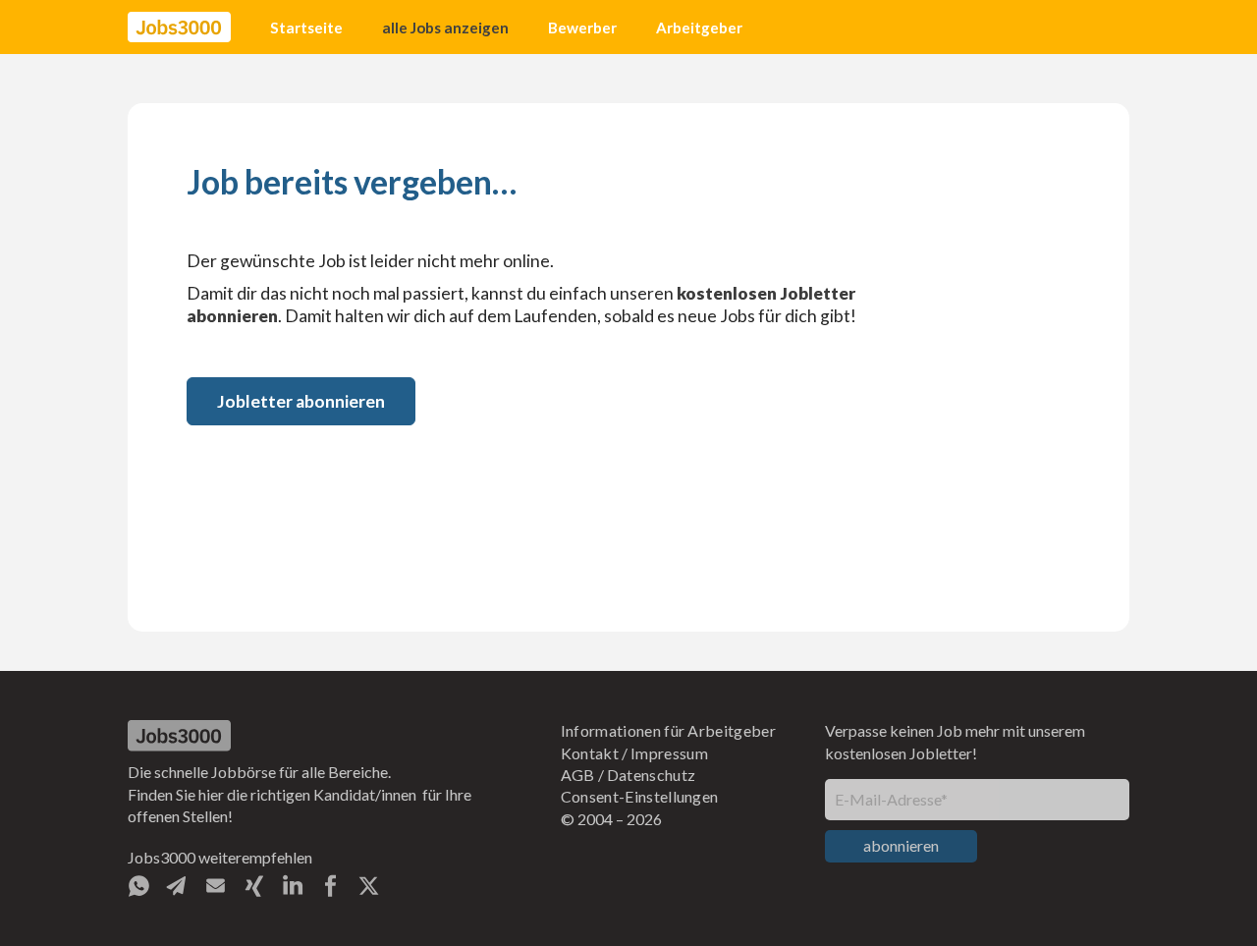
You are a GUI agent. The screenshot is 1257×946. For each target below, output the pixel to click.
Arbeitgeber (699, 27)
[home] (179, 27)
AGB (578, 774)
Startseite (306, 27)
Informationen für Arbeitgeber (668, 730)
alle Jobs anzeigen (445, 27)
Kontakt (590, 753)
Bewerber (582, 27)
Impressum (669, 753)
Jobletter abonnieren (301, 401)
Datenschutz (651, 774)
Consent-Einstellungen (640, 796)
